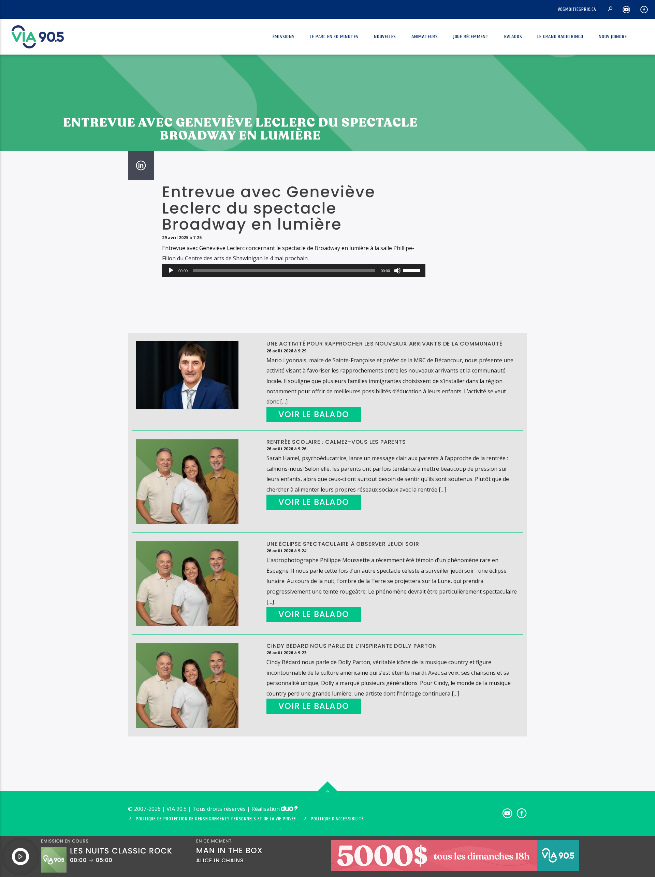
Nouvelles (385, 36)
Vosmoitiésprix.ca (577, 9)
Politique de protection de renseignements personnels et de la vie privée (216, 819)
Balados (513, 36)
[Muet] (397, 270)
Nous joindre (613, 36)
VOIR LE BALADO (313, 414)
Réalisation (266, 809)
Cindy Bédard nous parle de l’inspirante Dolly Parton (351, 646)
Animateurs (424, 36)
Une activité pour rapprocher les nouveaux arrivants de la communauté (384, 344)
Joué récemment (471, 36)
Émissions (284, 36)
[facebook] (644, 9)
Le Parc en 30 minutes (334, 36)
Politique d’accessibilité (337, 819)
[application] (293, 270)
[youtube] (627, 9)
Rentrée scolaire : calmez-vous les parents (336, 442)
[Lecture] (171, 270)
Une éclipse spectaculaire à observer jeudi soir (342, 544)
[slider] (412, 270)
